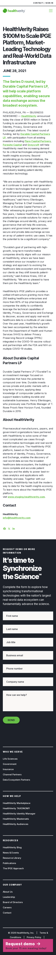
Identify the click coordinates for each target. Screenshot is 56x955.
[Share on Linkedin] (13, 528)
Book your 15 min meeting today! (26, 946)
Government (9, 764)
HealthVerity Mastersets (16, 818)
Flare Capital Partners (38, 141)
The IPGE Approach (13, 868)
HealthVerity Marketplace (16, 803)
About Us (8, 891)
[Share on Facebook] (4, 528)
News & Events (11, 852)
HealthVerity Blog (12, 847)
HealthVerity (28, 116)
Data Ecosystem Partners (16, 779)
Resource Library (12, 857)
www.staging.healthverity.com (26, 496)
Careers (7, 907)
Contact (38, 3)
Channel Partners (12, 774)
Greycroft (33, 144)
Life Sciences (10, 758)
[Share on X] (8, 528)
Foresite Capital (12, 144)
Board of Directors (13, 902)
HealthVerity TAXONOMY (16, 808)
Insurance (8, 769)
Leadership (9, 897)
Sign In (49, 3)
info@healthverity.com (16, 517)
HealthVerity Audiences (15, 824)
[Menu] (50, 10)
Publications (9, 863)
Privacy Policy (34, 937)
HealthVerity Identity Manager (19, 813)
